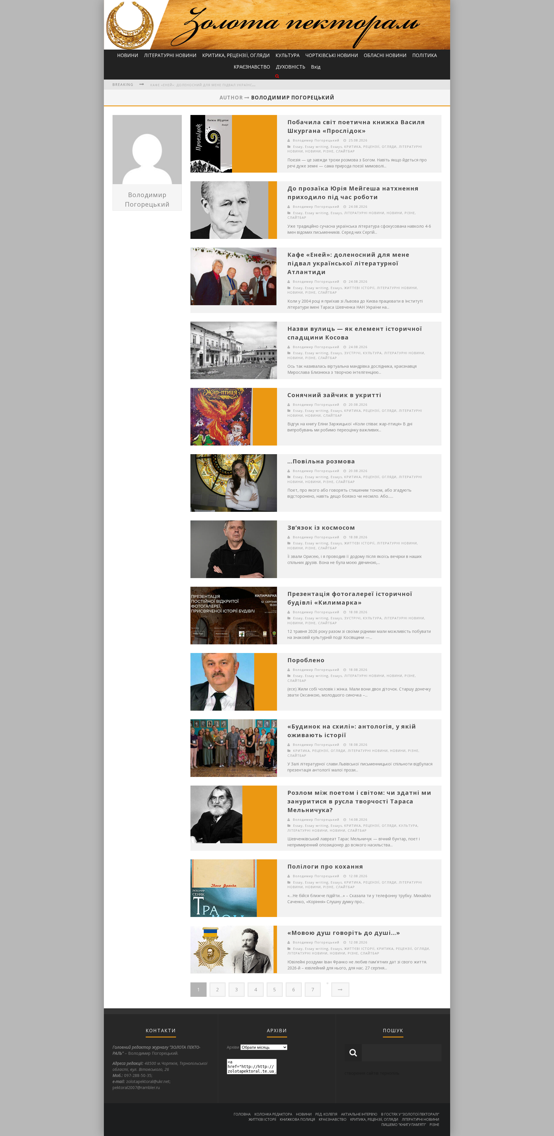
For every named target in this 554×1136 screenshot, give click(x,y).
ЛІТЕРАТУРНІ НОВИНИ (170, 55)
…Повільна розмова (321, 461)
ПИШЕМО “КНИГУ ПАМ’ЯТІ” (403, 1124)
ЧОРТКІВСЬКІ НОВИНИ (331, 55)
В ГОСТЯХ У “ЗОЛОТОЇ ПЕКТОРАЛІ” (410, 1114)
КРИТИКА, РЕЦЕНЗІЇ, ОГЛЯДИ (236, 55)
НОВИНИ (127, 55)
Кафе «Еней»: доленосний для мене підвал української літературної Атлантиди (230, 85)
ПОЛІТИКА (424, 55)
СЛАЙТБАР (345, 151)
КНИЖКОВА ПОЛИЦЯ (297, 1119)
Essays (336, 146)
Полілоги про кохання (325, 866)
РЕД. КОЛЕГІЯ (326, 1114)
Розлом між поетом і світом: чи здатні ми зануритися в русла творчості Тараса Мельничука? (359, 801)
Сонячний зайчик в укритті (334, 395)
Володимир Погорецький (316, 140)
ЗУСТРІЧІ (352, 353)
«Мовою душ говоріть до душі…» (343, 933)
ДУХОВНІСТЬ (290, 67)
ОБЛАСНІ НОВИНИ (385, 55)
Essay (298, 146)
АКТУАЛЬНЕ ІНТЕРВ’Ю (359, 1114)
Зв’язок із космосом (321, 527)
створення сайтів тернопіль (372, 1073)
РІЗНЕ (328, 151)
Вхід (316, 67)
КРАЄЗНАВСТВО (252, 67)
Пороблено (306, 660)
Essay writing (316, 146)
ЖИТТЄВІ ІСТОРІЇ (359, 288)
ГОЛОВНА (242, 1114)
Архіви (233, 1047)
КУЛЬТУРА (288, 55)
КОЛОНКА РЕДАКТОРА (273, 1114)
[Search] (277, 76)
